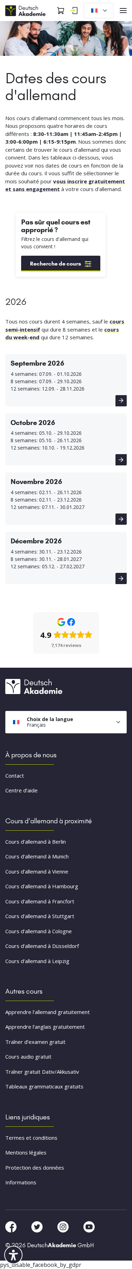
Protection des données (34, 1167)
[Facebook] (11, 1226)
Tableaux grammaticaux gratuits (44, 1086)
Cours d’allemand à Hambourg (41, 886)
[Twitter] (37, 1226)
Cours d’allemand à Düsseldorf (42, 945)
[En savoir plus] (121, 400)
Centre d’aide (21, 790)
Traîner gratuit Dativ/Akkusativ (42, 1071)
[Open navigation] (123, 10)
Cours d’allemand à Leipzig (37, 960)
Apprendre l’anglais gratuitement (45, 1026)
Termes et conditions (31, 1137)
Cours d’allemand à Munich (37, 856)
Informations (20, 1182)
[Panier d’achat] (60, 10)
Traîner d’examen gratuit (35, 1041)
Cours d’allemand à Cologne (38, 931)
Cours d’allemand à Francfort (39, 901)
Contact (14, 775)
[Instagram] (63, 1226)
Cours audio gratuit (28, 1056)
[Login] (73, 10)
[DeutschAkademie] (26, 10)
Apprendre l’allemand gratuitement (47, 1011)
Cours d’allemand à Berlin (35, 841)
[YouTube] (89, 1226)
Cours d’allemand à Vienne (36, 871)
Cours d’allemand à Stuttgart (39, 916)
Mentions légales (25, 1152)
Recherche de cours (55, 263)
